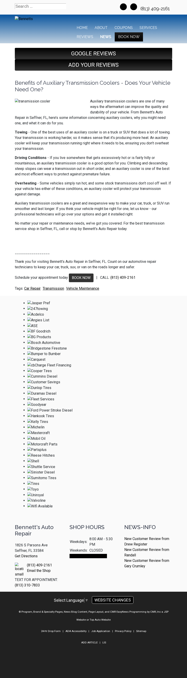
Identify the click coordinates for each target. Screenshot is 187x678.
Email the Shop (39, 570)
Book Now (129, 37)
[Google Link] (133, 6)
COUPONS (123, 28)
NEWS (105, 37)
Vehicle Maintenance (82, 288)
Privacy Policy (123, 631)
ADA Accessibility (75, 631)
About (101, 28)
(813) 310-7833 (27, 585)
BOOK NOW (81, 278)
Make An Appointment (88, 556)
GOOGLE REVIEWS (93, 53)
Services (148, 28)
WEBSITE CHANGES (112, 600)
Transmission (53, 288)
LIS (104, 642)
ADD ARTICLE (89, 642)
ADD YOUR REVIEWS (93, 65)
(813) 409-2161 (155, 8)
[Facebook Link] (123, 6)
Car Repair (32, 288)
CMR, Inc (155, 611)
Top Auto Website (100, 619)
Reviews (85, 37)
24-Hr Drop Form (51, 631)
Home (82, 28)
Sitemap (141, 631)
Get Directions (26, 556)
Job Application (100, 631)
